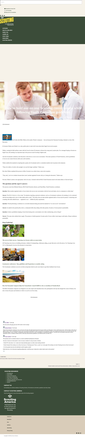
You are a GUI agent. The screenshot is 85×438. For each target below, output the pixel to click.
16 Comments (52, 115)
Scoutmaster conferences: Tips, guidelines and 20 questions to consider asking (23, 264)
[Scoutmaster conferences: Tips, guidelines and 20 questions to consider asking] (13, 260)
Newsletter (9, 419)
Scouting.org (10, 373)
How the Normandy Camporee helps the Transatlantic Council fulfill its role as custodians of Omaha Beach (31, 285)
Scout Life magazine (11, 375)
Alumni (8, 382)
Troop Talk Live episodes (12, 378)
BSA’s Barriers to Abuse (15, 195)
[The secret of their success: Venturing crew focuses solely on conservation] (13, 236)
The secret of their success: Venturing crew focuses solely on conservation (22, 240)
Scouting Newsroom (11, 381)
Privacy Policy (10, 430)
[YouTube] (4, 15)
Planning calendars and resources (14, 379)
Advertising (9, 427)
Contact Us (9, 416)
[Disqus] (39, 335)
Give (8, 422)
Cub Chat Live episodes (12, 377)
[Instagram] (2, 15)
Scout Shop (9, 374)
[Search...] (41, 2)
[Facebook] (0, 15)
